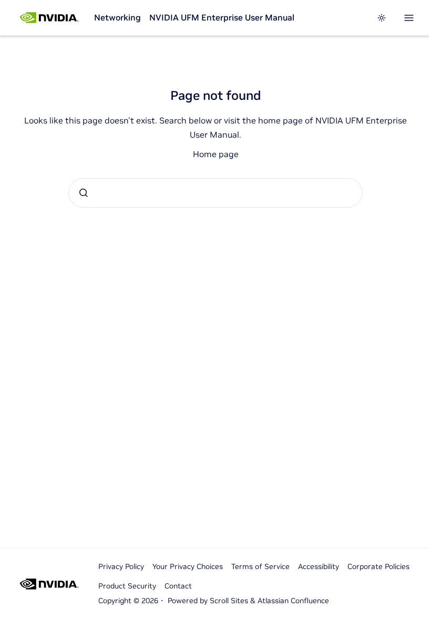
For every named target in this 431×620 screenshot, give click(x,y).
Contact (178, 586)
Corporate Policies (378, 566)
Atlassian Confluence (293, 600)
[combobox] (215, 193)
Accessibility (318, 566)
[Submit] (83, 192)
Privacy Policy (121, 566)
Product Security (127, 586)
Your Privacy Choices (187, 566)
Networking (117, 17)
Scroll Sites (229, 600)
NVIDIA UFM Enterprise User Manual (221, 17)
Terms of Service (260, 566)
